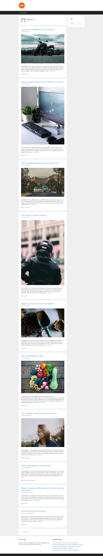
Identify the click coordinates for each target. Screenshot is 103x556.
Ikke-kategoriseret (26, 207)
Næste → (27, 531)
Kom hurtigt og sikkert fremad (33, 215)
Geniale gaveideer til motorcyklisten (36, 466)
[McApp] (22, 5)
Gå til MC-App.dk (23, 12)
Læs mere (52, 71)
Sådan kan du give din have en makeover (38, 304)
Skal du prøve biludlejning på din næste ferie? (39, 163)
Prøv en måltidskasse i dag (32, 356)
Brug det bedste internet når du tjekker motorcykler (42, 82)
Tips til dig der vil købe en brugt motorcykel (39, 413)
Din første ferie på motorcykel (33, 511)
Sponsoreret (24, 74)
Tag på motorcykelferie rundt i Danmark (37, 30)
